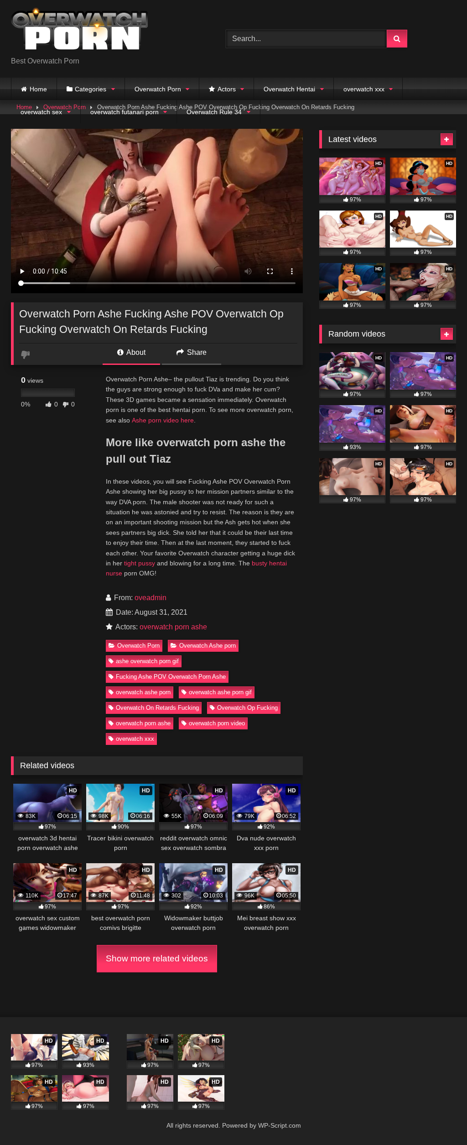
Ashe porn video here (163, 420)
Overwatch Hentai (289, 89)
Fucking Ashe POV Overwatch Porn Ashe (171, 676)
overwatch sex (41, 112)
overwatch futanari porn (124, 112)
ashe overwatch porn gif (147, 661)
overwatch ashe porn (143, 692)
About (135, 352)
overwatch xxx (363, 89)
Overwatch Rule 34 (214, 112)
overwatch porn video (217, 723)
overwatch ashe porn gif (220, 692)
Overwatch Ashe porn (207, 645)
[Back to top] (439, 1118)
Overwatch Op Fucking (247, 707)
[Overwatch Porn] (104, 31)
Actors (227, 89)
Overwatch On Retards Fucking (157, 707)
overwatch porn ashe (173, 627)
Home (38, 89)
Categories (90, 89)
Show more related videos (157, 958)
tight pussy (139, 563)
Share (196, 352)
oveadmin (150, 598)
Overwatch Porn (158, 89)
